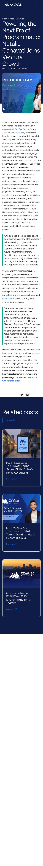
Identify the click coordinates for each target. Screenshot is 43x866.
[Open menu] (37, 5)
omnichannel (8, 298)
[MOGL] (13, 4)
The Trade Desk (17, 132)
